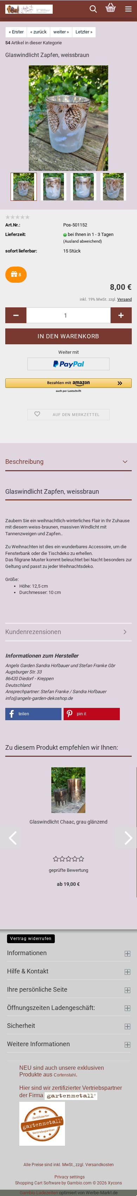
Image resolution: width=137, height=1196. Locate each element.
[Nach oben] (117, 1185)
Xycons (115, 1183)
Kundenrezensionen (33, 631)
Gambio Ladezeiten (39, 1192)
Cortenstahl (65, 1075)
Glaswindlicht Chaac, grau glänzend (68, 822)
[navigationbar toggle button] (128, 9)
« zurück (38, 31)
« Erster (16, 31)
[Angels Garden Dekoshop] (26, 9)
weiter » (61, 31)
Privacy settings (69, 1177)
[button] (15, 315)
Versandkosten (99, 1164)
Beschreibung (24, 461)
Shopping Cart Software (37, 1183)
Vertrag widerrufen (31, 938)
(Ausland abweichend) (82, 241)
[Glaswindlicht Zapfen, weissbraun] (68, 118)
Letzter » (84, 31)
